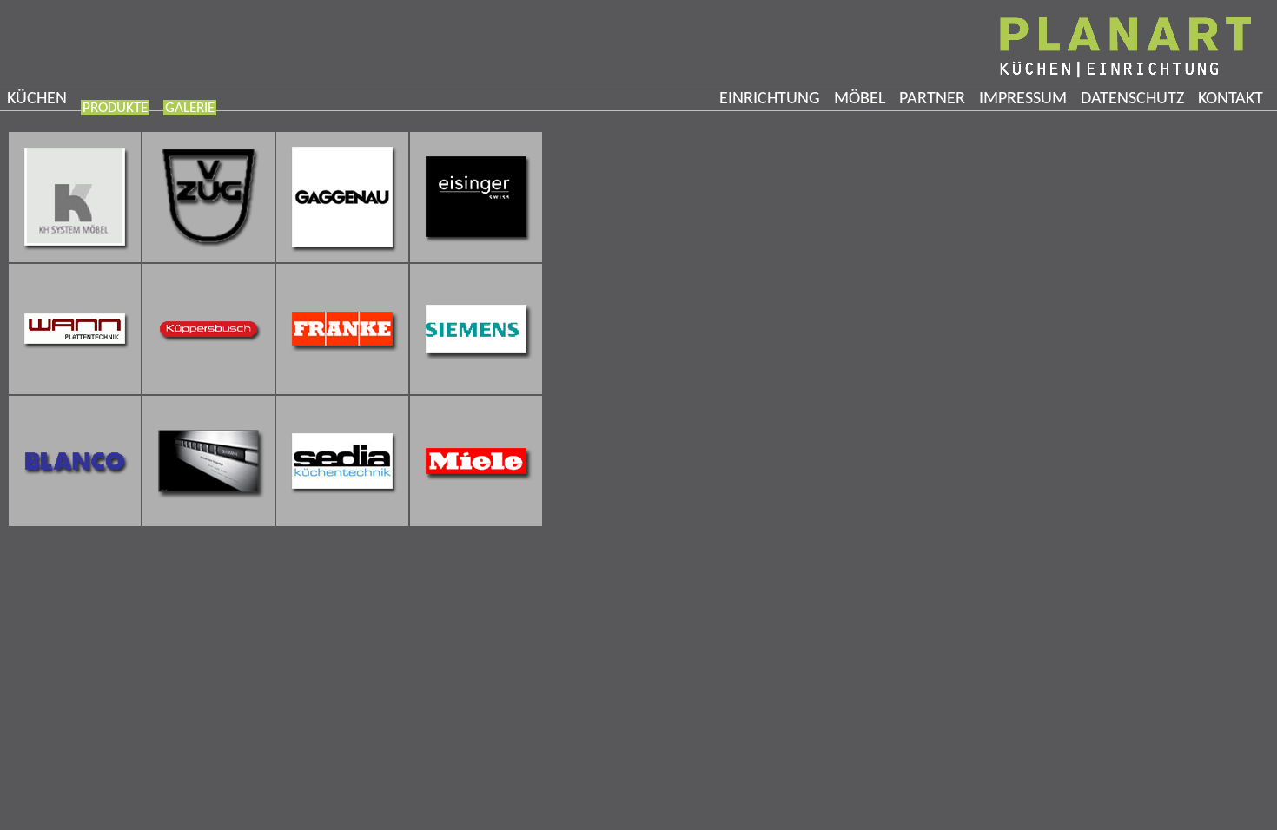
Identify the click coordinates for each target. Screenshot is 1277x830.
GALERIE (190, 108)
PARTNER (932, 99)
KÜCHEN (37, 99)
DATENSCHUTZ (1132, 99)
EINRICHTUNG (769, 99)
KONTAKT (1230, 99)
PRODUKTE (115, 108)
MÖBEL (859, 99)
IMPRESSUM (1023, 99)
